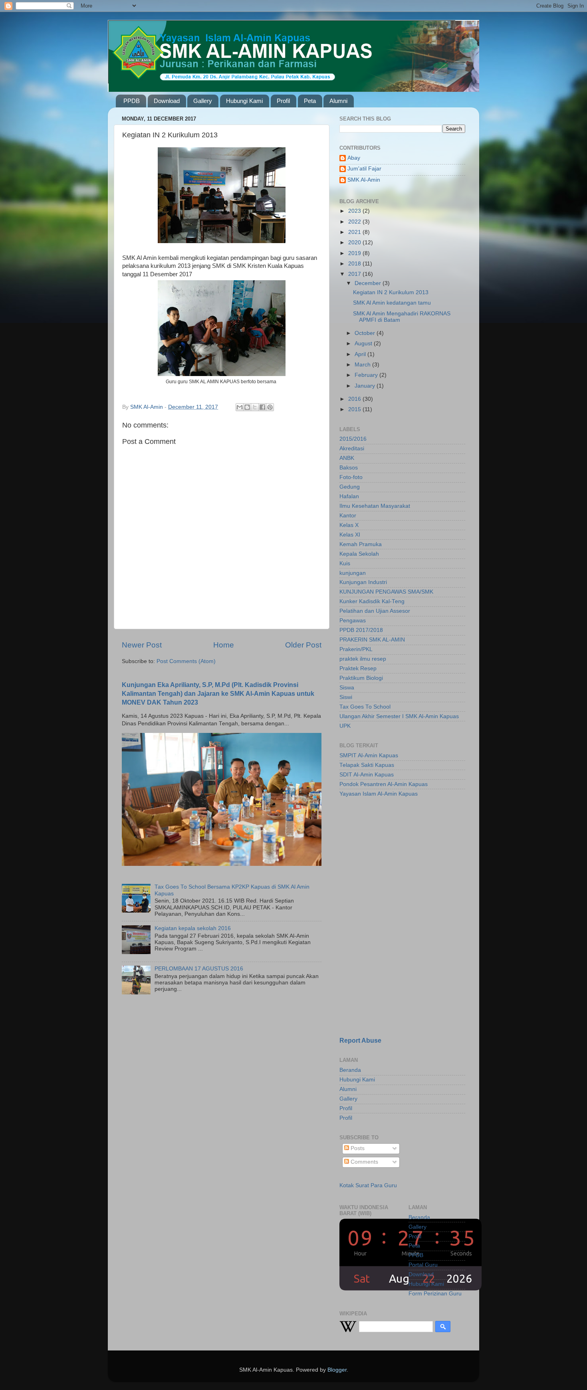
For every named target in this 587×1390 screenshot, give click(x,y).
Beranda (350, 1070)
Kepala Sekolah (359, 554)
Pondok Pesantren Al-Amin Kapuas (383, 784)
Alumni (338, 100)
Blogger (337, 1370)
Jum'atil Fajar (364, 169)
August (364, 344)
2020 (355, 243)
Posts (357, 1148)
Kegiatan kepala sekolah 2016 (193, 928)
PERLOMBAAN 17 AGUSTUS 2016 (199, 969)
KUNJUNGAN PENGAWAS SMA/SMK (386, 592)
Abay (353, 158)
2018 (355, 264)
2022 (355, 222)
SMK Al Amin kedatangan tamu (392, 303)
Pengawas (352, 621)
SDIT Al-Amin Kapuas (366, 775)
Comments (363, 1162)
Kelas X (349, 525)
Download (167, 100)
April (361, 354)
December (369, 283)
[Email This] (240, 407)
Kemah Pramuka (360, 544)
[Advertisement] (389, 860)
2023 (355, 211)
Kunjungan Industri (363, 582)
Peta (310, 100)
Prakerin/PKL (356, 649)
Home (223, 645)
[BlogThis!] (247, 407)
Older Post (303, 645)
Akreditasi (351, 448)
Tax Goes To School (365, 707)
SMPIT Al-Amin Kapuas (368, 755)
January (366, 386)
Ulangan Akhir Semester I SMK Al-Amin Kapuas (399, 716)
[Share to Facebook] (262, 407)
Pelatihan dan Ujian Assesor (374, 611)
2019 (355, 253)
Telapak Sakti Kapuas (366, 765)
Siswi (345, 697)
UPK (345, 726)
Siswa (346, 688)
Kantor (347, 516)
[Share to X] (255, 407)
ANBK (346, 458)
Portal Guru (423, 1265)
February (367, 375)
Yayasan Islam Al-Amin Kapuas (378, 794)
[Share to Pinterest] (270, 407)
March (363, 365)
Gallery (202, 100)
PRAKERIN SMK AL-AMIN (372, 640)
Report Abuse (360, 1040)
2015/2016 (353, 439)
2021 (355, 232)
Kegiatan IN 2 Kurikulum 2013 (390, 292)
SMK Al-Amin (363, 180)
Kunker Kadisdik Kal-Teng (372, 601)
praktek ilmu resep (362, 659)
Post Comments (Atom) (186, 661)
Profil (283, 100)
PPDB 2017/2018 (361, 630)
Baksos (348, 468)
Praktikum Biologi (361, 678)
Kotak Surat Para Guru (368, 1185)
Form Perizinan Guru (435, 1294)
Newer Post (142, 645)
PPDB (131, 100)
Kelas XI (349, 535)
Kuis (344, 563)
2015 (355, 409)
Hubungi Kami (244, 100)
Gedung (349, 487)
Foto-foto (351, 477)
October (366, 333)
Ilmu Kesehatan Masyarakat (374, 506)
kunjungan (352, 573)
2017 (355, 274)
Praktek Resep (358, 668)
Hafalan (349, 496)
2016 (355, 399)
